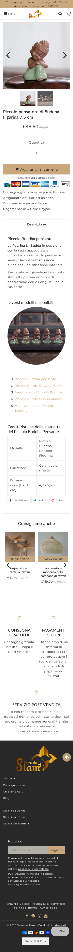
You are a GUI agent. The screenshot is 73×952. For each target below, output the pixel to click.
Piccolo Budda (39, 386)
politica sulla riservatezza (33, 868)
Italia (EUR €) (34, 941)
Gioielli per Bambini (16, 823)
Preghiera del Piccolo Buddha (39, 392)
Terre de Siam (26, 925)
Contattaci (10, 778)
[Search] (60, 13)
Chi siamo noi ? (13, 791)
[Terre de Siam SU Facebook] (27, 916)
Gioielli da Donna (14, 810)
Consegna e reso (14, 785)
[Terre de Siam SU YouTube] (46, 916)
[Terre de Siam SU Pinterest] (33, 916)
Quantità (36, 142)
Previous (8, 55)
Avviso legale (48, 907)
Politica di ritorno (26, 907)
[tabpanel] (27, 98)
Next (65, 55)
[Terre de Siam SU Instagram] (40, 916)
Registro (56, 850)
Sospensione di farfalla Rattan (19, 570)
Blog (6, 798)
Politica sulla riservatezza (48, 903)
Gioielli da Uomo (14, 817)
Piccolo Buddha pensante (35, 379)
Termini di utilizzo (17, 903)
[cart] (68, 13)
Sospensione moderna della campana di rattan (53, 572)
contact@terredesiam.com (24, 884)
